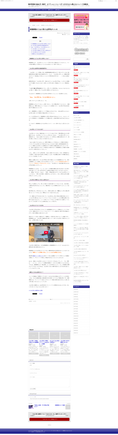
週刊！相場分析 (77, 156)
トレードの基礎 (77, 129)
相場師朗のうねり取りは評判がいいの (44, 29)
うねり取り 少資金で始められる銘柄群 (81, 242)
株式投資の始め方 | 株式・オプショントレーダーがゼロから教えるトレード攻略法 (58, 4)
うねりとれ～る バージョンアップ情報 (81, 67)
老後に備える (76, 153)
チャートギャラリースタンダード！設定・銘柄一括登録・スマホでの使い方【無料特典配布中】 (81, 79)
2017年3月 (76, 308)
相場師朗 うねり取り (66, 34)
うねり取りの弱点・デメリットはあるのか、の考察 (44, 342)
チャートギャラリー (77, 124)
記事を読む (33, 353)
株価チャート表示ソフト (38, 255)
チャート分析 (76, 127)
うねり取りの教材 (77, 117)
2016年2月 (76, 330)
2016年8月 (76, 320)
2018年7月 (76, 294)
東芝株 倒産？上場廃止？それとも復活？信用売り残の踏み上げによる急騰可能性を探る (81, 196)
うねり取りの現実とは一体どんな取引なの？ (41, 50)
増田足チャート (77, 136)
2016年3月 (76, 328)
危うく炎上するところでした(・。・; (81, 204)
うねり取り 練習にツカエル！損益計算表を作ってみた (81, 73)
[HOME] (100, 0)
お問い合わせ (57, 9)
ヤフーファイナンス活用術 (79, 132)
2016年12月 (76, 316)
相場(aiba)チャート (77, 146)
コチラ (84, 43)
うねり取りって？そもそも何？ (38, 48)
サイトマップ (38, 9)
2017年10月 (76, 299)
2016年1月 (76, 332)
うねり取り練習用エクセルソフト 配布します (81, 91)
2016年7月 (76, 323)
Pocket (40, 37)
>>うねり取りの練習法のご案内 (36, 290)
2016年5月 (76, 325)
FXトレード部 (76, 115)
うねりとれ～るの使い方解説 (80, 101)
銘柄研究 (75, 158)
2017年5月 (76, 303)
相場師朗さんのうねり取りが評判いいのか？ (41, 43)
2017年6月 (76, 301)
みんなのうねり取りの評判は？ (80, 255)
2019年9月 (76, 289)
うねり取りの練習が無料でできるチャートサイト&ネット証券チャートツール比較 (81, 263)
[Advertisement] (49, 317)
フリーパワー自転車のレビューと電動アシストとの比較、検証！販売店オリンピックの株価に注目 (81, 177)
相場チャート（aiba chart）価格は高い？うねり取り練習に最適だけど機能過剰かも (81, 229)
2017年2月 (76, 311)
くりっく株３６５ (77, 122)
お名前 (32, 16)
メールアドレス (50, 16)
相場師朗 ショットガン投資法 (80, 151)
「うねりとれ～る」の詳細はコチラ (49, 20)
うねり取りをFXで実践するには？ (80, 270)
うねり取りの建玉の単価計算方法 (80, 249)
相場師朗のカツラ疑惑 (79, 105)
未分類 (75, 141)
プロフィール (44, 9)
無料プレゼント (50, 9)
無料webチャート (77, 144)
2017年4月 (76, 306)
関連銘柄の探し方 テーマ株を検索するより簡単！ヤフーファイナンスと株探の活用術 (81, 209)
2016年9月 (76, 318)
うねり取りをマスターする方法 (38, 52)
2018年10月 (76, 291)
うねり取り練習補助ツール (79, 120)
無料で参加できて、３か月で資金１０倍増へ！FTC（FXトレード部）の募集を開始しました (81, 172)
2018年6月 (76, 296)
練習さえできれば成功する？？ (38, 53)
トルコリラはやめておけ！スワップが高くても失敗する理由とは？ (81, 86)
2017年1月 (76, 313)
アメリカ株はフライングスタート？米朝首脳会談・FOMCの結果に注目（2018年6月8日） (81, 182)
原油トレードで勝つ (77, 134)
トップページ (31, 9)
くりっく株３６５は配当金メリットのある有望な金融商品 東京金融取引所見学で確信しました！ (81, 191)
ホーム (49, 424)
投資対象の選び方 (77, 139)
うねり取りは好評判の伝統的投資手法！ (40, 45)
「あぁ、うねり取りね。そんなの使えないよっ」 (40, 47)
